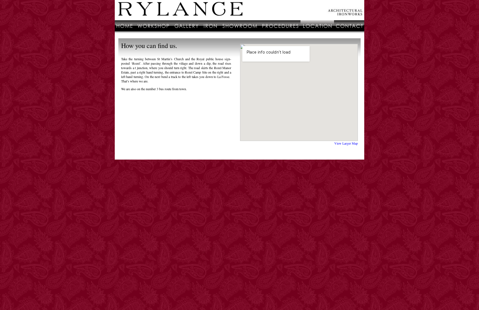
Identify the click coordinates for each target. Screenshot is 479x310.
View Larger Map (346, 143)
